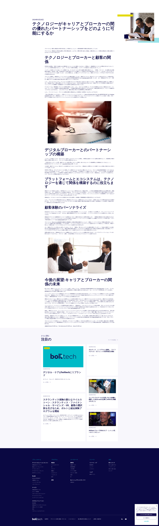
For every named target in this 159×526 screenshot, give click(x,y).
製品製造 (34, 503)
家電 (52, 480)
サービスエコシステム (37, 495)
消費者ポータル (35, 480)
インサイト (92, 468)
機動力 (52, 470)
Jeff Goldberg (74, 308)
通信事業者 (72, 466)
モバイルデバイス (55, 464)
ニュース (91, 466)
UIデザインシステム (36, 472)
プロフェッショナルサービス (38, 511)
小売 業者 (72, 468)
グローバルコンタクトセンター (38, 493)
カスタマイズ (54, 472)
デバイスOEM (73, 470)
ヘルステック (54, 474)
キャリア (110, 470)
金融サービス (73, 464)
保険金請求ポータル (36, 489)
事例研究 (91, 464)
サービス (34, 487)
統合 (33, 509)
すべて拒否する (146, 517)
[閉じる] (156, 506)
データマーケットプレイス (37, 470)
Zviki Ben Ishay (85, 78)
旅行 (52, 476)
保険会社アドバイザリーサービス (39, 505)
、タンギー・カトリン (106, 71)
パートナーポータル (36, 482)
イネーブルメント (36, 484)
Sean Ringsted (52, 228)
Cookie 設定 (146, 521)
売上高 (33, 476)
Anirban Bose (61, 219)
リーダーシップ (112, 466)
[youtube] (126, 519)
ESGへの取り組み (112, 468)
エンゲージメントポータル (37, 497)
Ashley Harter (61, 301)
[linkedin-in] (122, 519)
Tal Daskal (99, 288)
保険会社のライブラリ (37, 464)
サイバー (53, 468)
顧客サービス (92, 474)
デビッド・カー (99, 313)
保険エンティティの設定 (37, 507)
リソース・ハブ (93, 462)
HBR (97, 81)
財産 (71, 474)
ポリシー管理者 (35, 491)
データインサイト (36, 468)
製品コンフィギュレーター (37, 466)
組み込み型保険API (36, 478)
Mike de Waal (95, 317)
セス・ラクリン (64, 195)
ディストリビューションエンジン (40, 462)
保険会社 (72, 482)
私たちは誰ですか (112, 464)
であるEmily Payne (66, 163)
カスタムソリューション (38, 500)
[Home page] (37, 519)
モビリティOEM (73, 472)
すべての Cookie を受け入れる (146, 514)
